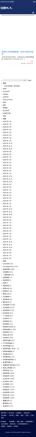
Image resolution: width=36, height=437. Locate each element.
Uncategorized (8, 266)
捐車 (27, 415)
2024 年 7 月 (7, 190)
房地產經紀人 (7, 357)
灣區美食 (6, 370)
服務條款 (19, 413)
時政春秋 (6, 332)
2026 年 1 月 (7, 140)
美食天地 (6, 395)
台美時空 (6, 318)
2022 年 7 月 (7, 255)
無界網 (16, 426)
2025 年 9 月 (7, 151)
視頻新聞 (6, 398)
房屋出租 (6, 288)
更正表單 (6, 110)
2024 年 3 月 (7, 201)
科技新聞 (6, 392)
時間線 (5, 108)
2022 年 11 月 (7, 244)
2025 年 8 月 (7, 154)
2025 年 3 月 (7, 168)
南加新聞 (6, 310)
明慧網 (3, 426)
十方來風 (6, 316)
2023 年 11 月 (7, 212)
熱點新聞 (6, 373)
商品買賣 (6, 280)
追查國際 (11, 421)
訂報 (32, 415)
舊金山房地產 (7, 368)
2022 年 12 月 (7, 242)
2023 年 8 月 (7, 220)
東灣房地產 (7, 362)
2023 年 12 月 (7, 209)
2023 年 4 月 (7, 231)
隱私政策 (26, 413)
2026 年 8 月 (7, 121)
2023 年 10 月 (7, 214)
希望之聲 (12, 424)
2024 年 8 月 (7, 187)
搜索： (30, 80)
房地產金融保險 (8, 359)
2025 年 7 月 (7, 157)
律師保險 (6, 285)
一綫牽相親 (7, 275)
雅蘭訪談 (6, 400)
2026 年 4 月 (7, 132)
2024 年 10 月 (7, 181)
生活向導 (6, 379)
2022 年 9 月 (7, 250)
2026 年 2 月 (7, 138)
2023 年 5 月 (7, 228)
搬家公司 (6, 294)
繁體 (34, 1)
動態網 (9, 426)
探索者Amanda (8, 327)
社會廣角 (6, 387)
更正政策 (11, 413)
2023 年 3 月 (7, 234)
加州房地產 (7, 346)
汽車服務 (6, 296)
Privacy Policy (8, 99)
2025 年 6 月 (7, 160)
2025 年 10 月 (7, 149)
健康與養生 (7, 269)
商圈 (17, 415)
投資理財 (6, 324)
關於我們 (3, 413)
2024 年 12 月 (7, 176)
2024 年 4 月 (7, 198)
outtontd (5, 97)
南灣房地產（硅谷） (10, 348)
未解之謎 (6, 335)
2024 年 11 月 (7, 179)
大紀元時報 (4, 424)
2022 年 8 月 (7, 253)
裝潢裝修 (6, 299)
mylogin (5, 94)
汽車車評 (6, 337)
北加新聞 (6, 307)
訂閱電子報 (7, 113)
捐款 (4, 105)
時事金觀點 (7, 329)
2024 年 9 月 (7, 184)
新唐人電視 (20, 421)
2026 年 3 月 (7, 135)
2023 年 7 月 (7, 222)
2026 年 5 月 (7, 129)
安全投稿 (3, 415)
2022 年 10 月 (7, 247)
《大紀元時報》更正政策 (11, 86)
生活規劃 (6, 384)
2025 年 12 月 (7, 143)
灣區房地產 (7, 340)
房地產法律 (7, 354)
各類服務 (6, 277)
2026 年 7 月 (7, 124)
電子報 (12, 415)
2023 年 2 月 (7, 236)
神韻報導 (6, 389)
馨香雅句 (6, 403)
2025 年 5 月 (7, 162)
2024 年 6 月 (7, 192)
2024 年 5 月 (7, 195)
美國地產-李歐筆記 (9, 365)
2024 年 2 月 (7, 203)
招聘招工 (6, 291)
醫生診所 (6, 302)
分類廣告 (6, 272)
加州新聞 (6, 305)
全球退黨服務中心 (23, 424)
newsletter (6, 264)
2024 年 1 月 (7, 206)
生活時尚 (6, 381)
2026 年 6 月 (7, 127)
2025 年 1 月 (7, 173)
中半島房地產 (7, 343)
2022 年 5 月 (7, 258)
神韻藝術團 (29, 421)
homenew (6, 91)
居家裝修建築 (7, 351)
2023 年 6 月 (7, 225)
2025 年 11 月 (7, 146)
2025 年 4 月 (7, 165)
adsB (4, 88)
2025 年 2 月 (7, 171)
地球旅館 (6, 321)
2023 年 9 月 (7, 217)
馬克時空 (6, 406)
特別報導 (6, 376)
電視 (4, 116)
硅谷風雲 (6, 313)
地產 (4, 283)
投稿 (4, 102)
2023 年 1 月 (7, 239)
